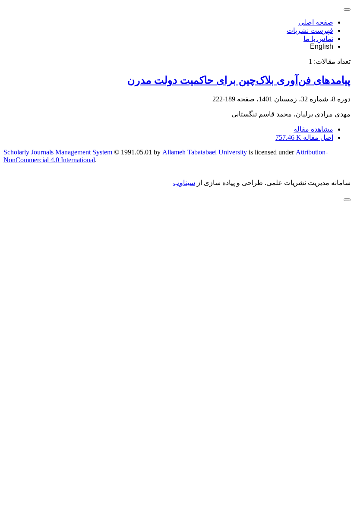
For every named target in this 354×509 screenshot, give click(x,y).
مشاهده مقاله (313, 129)
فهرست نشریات (310, 30)
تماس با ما (318, 38)
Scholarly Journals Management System (57, 152)
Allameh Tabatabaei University (204, 152)
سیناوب (184, 182)
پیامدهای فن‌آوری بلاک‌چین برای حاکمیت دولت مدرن (239, 80)
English (321, 46)
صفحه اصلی (315, 22)
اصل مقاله (304, 137)
